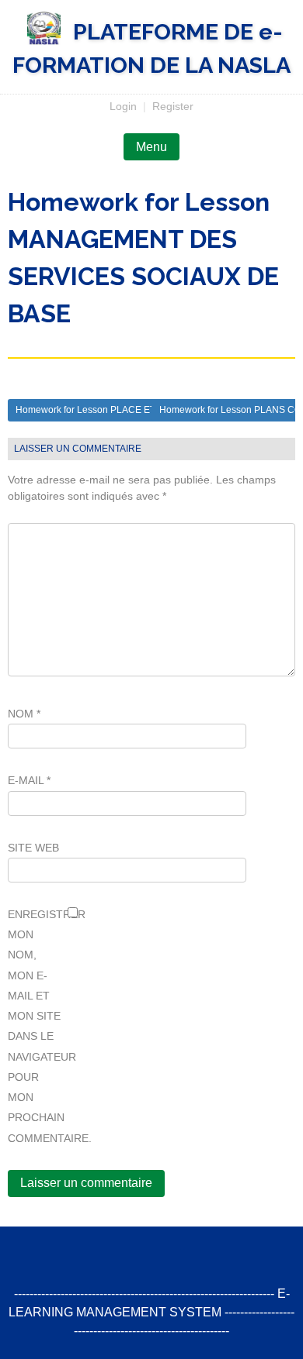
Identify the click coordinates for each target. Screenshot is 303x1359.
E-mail (29, 780)
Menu (151, 146)
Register (172, 106)
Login (123, 106)
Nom (24, 713)
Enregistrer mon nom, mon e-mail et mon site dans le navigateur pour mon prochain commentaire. (35, 1026)
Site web (33, 847)
